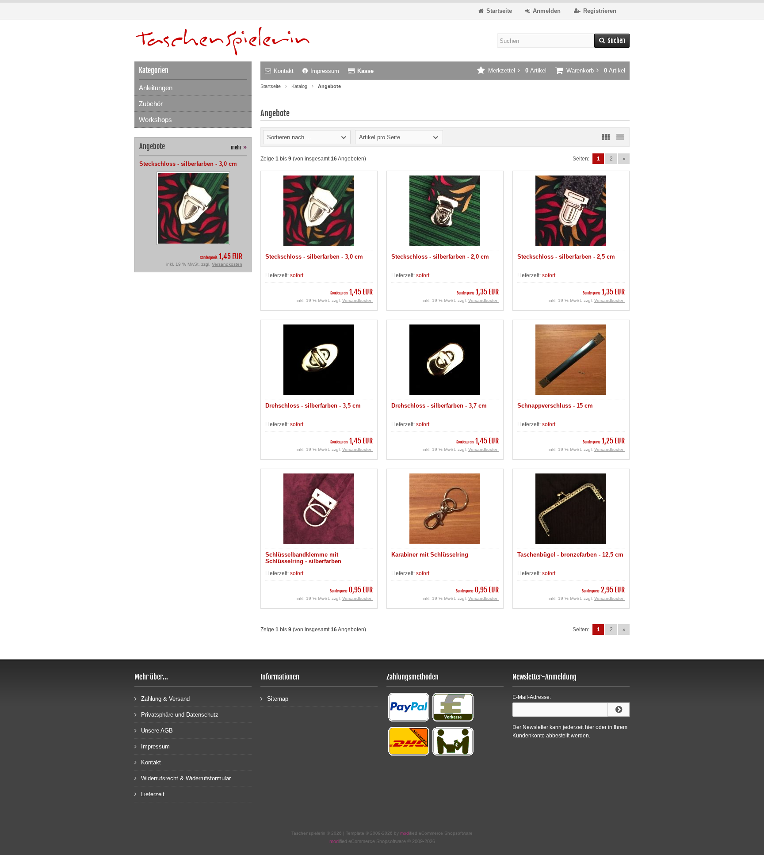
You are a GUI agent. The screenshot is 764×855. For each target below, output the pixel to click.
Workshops (155, 119)
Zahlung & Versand (165, 698)
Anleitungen (155, 88)
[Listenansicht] (620, 137)
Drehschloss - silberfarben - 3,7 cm (439, 405)
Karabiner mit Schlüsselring (429, 554)
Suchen (612, 41)
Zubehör (151, 103)
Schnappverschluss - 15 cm (555, 405)
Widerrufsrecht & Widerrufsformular (186, 778)
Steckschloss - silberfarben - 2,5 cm (566, 256)
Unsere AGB (157, 730)
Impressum (324, 71)
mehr (239, 147)
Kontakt (284, 71)
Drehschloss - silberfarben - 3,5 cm (313, 405)
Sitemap (277, 698)
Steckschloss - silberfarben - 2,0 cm (440, 256)
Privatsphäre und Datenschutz (179, 714)
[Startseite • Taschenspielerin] (222, 40)
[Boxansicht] (606, 137)
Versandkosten (357, 300)
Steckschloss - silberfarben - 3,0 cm (314, 256)
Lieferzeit (152, 794)
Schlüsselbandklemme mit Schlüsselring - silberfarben (303, 558)
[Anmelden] (618, 709)
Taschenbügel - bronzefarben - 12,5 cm (570, 554)
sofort (296, 275)
